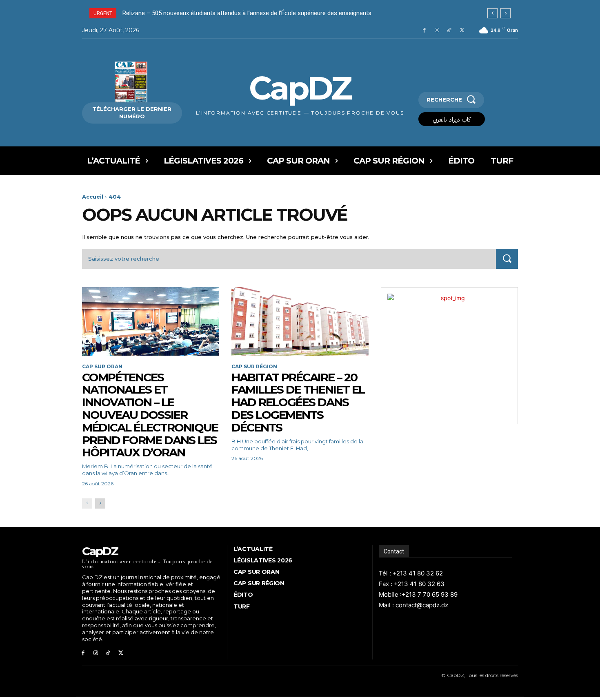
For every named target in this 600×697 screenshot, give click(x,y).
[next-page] (100, 503)
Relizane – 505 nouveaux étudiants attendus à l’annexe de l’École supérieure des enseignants (246, 13)
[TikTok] (449, 30)
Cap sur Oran (102, 367)
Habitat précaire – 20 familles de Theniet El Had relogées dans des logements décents (297, 402)
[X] (462, 30)
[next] (505, 13)
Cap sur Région (254, 367)
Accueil (92, 196)
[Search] (507, 259)
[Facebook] (424, 30)
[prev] (492, 13)
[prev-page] (87, 503)
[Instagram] (437, 30)
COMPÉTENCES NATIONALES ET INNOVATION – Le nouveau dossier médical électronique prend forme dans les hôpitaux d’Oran (150, 415)
